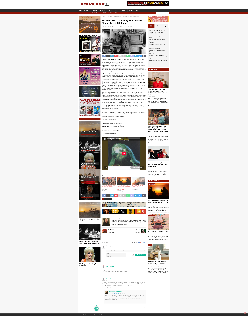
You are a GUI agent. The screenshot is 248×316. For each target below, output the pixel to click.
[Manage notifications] (245, 313)
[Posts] (151, 26)
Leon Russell (108, 199)
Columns (123, 10)
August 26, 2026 (152, 133)
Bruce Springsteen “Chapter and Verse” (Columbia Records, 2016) (158, 201)
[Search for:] (162, 12)
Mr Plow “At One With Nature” (155, 64)
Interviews (103, 10)
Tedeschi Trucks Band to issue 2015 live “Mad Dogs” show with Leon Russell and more (108, 187)
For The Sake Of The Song (130, 26)
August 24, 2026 (152, 168)
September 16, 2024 (107, 26)
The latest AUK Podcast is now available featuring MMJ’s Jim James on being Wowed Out (157, 52)
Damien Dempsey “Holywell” (155, 48)
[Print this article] (124, 56)
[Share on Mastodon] (132, 56)
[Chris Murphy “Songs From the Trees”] (89, 129)
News (80, 10)
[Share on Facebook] (104, 56)
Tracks (116, 10)
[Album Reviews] (158, 191)
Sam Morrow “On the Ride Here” (158, 231)
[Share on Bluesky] (140, 56)
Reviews (86, 10)
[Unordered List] (117, 251)
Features (94, 10)
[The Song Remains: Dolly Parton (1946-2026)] (89, 161)
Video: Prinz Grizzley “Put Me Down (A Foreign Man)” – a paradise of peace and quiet (158, 57)
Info (137, 10)
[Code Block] (120, 251)
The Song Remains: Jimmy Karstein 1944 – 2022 (137, 186)
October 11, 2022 (152, 264)
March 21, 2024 (151, 232)
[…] (150, 105)
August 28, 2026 (91, 134)
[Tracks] (158, 252)
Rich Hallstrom (116, 293)
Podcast (131, 10)
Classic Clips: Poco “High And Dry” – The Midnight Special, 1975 (90, 148)
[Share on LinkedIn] (112, 56)
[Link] (122, 251)
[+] (125, 250)
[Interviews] (158, 80)
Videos (110, 10)
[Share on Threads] (144, 56)
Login (144, 242)
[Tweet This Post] (108, 56)
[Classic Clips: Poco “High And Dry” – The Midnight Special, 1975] (89, 145)
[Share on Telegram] (136, 56)
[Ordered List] (115, 251)
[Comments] (164, 26)
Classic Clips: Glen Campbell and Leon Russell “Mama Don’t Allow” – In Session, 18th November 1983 (123, 187)
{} (123, 250)
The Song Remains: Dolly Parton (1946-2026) (89, 164)
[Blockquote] (118, 251)
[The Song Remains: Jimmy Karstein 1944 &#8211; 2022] (138, 181)
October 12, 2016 (152, 204)
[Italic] (109, 251)
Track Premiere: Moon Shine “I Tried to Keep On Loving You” (157, 262)
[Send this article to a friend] (120, 56)
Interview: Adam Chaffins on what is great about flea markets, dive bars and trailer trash (89, 178)
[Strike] (113, 251)
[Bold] (108, 251)
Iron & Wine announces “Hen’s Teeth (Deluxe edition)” (89, 195)
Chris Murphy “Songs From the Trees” (89, 132)
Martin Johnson (116, 26)
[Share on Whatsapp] (128, 56)
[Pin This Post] (116, 56)
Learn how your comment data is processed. (128, 259)
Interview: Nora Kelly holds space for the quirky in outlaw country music (157, 164)
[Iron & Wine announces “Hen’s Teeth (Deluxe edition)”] (89, 192)
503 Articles (127, 218)
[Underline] (111, 251)
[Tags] (157, 26)
